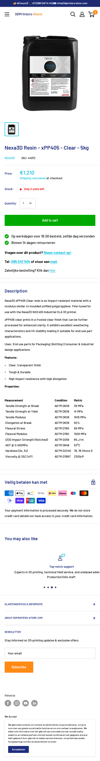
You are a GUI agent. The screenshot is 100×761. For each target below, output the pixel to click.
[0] (91, 14)
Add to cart (50, 220)
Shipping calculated (33, 178)
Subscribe (19, 667)
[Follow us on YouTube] (25, 703)
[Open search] (73, 14)
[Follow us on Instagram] (16, 703)
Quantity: (11, 203)
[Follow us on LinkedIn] (34, 703)
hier (53, 270)
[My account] (82, 14)
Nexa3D (10, 158)
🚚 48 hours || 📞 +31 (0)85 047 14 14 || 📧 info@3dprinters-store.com (50, 3)
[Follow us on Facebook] (8, 703)
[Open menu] (7, 14)
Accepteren (18, 749)
